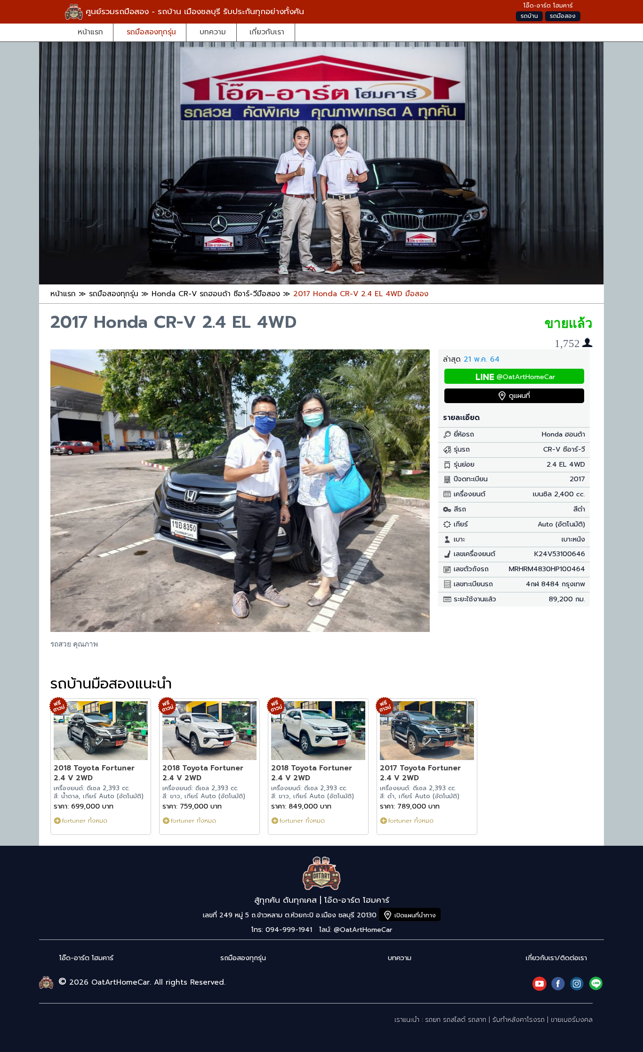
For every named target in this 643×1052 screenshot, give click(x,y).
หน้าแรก (90, 31)
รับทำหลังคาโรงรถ (518, 1020)
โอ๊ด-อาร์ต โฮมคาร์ (86, 958)
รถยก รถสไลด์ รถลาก (455, 1020)
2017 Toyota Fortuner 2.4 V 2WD (420, 773)
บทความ (213, 31)
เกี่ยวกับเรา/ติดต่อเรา (556, 958)
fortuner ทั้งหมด (84, 820)
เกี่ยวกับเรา (266, 31)
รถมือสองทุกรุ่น (151, 31)
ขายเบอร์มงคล (572, 1020)
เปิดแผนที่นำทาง (415, 915)
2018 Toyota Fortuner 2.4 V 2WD (94, 773)
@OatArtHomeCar (526, 377)
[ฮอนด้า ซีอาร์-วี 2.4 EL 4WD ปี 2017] (240, 629)
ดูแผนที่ (519, 396)
